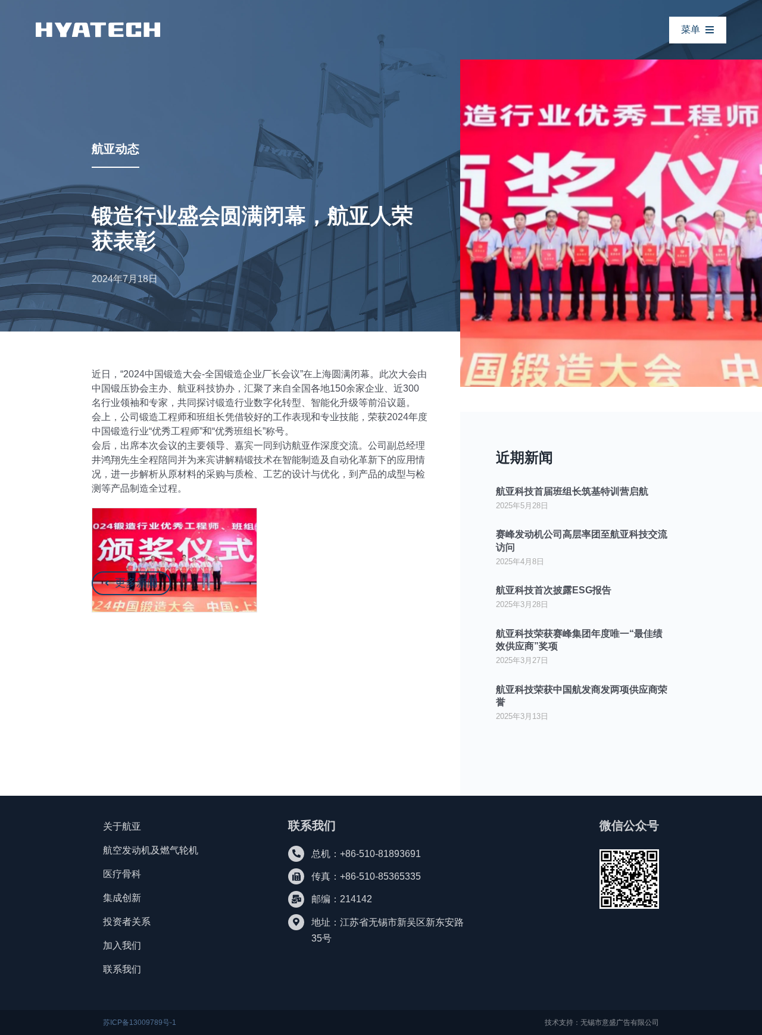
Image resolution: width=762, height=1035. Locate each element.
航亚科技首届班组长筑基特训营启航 (572, 491)
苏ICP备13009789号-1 (139, 1022)
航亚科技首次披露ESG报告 (553, 590)
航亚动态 (115, 148)
